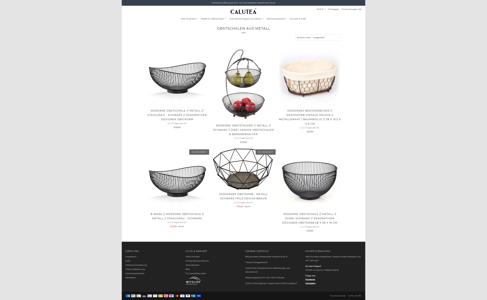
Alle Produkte (188, 19)
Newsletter (131, 277)
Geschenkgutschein (135, 273)
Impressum (131, 256)
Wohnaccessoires (276, 19)
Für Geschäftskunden (196, 273)
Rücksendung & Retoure (197, 261)
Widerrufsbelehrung (135, 269)
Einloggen (333, 9)
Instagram (310, 283)
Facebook (310, 279)
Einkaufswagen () (351, 9)
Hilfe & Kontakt (193, 256)
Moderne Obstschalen (212, 19)
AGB (128, 261)
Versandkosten (192, 265)
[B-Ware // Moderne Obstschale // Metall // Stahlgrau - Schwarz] (177, 179)
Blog (188, 269)
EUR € (320, 9)
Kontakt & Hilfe (298, 19)
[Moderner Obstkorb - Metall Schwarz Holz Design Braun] (243, 169)
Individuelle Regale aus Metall (245, 19)
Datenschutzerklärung (136, 265)
